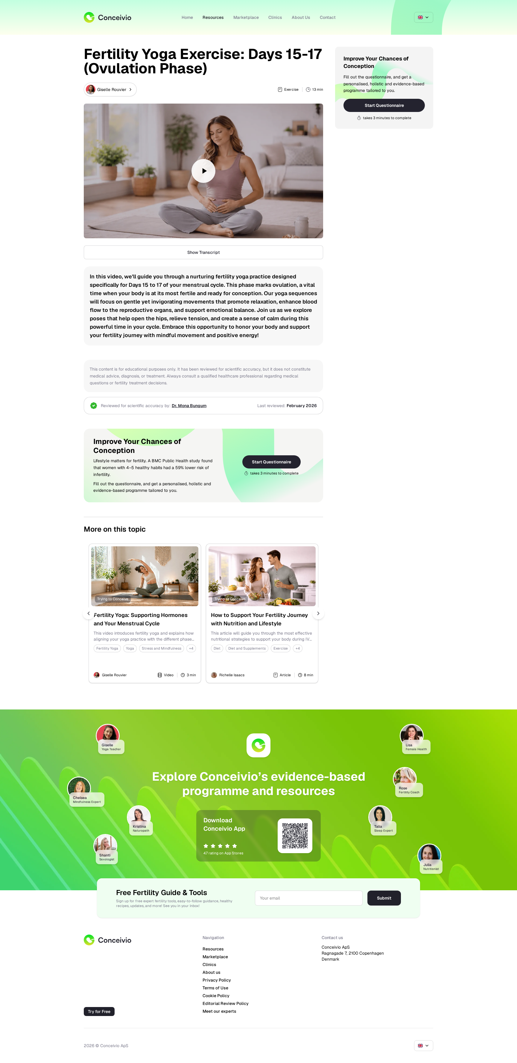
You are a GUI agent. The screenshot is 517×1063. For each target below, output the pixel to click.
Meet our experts (219, 1011)
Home (187, 17)
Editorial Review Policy (226, 1003)
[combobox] (423, 17)
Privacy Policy (217, 980)
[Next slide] (318, 613)
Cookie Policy (216, 995)
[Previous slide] (89, 613)
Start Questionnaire (271, 462)
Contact (328, 17)
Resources (213, 17)
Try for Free (99, 1011)
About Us (301, 17)
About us (212, 972)
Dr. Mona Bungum (189, 405)
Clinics (275, 17)
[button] (203, 171)
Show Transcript (203, 252)
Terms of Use (215, 988)
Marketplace (246, 17)
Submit (384, 898)
